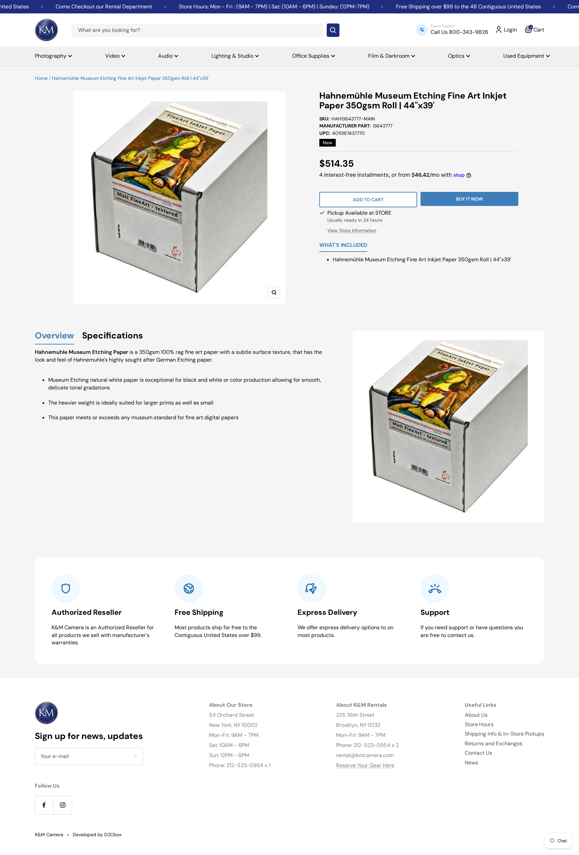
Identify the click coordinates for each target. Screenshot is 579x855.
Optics (456, 55)
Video (112, 55)
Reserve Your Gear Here (365, 765)
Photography (50, 55)
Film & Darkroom (388, 55)
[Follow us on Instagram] (62, 805)
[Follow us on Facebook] (44, 805)
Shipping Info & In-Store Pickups (504, 733)
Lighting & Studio (232, 55)
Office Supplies (310, 55)
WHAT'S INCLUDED (343, 246)
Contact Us (478, 752)
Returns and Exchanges (493, 743)
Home (41, 78)
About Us (476, 714)
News (471, 762)
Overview (54, 336)
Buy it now (469, 199)
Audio (165, 55)
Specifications (112, 336)
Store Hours (479, 724)
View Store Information (351, 230)
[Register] (134, 756)
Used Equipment (523, 55)
